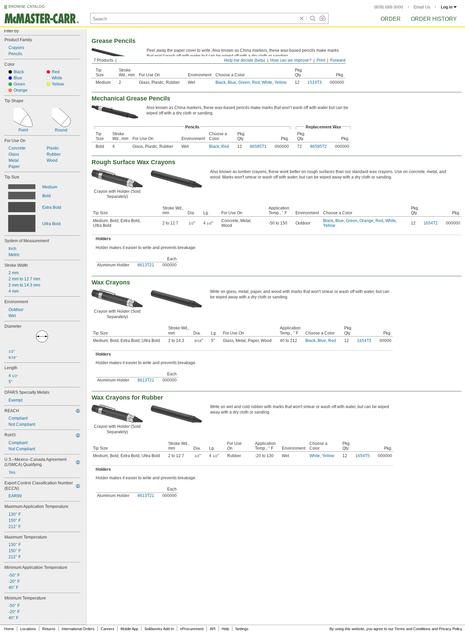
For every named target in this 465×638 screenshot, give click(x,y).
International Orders (78, 629)
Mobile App (129, 629)
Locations (28, 629)
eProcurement (192, 629)
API (212, 629)
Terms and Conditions (413, 629)
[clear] (302, 18)
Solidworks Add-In (159, 629)
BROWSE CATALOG (27, 6)
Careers (107, 629)
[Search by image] (322, 18)
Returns (48, 629)
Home (9, 629)
